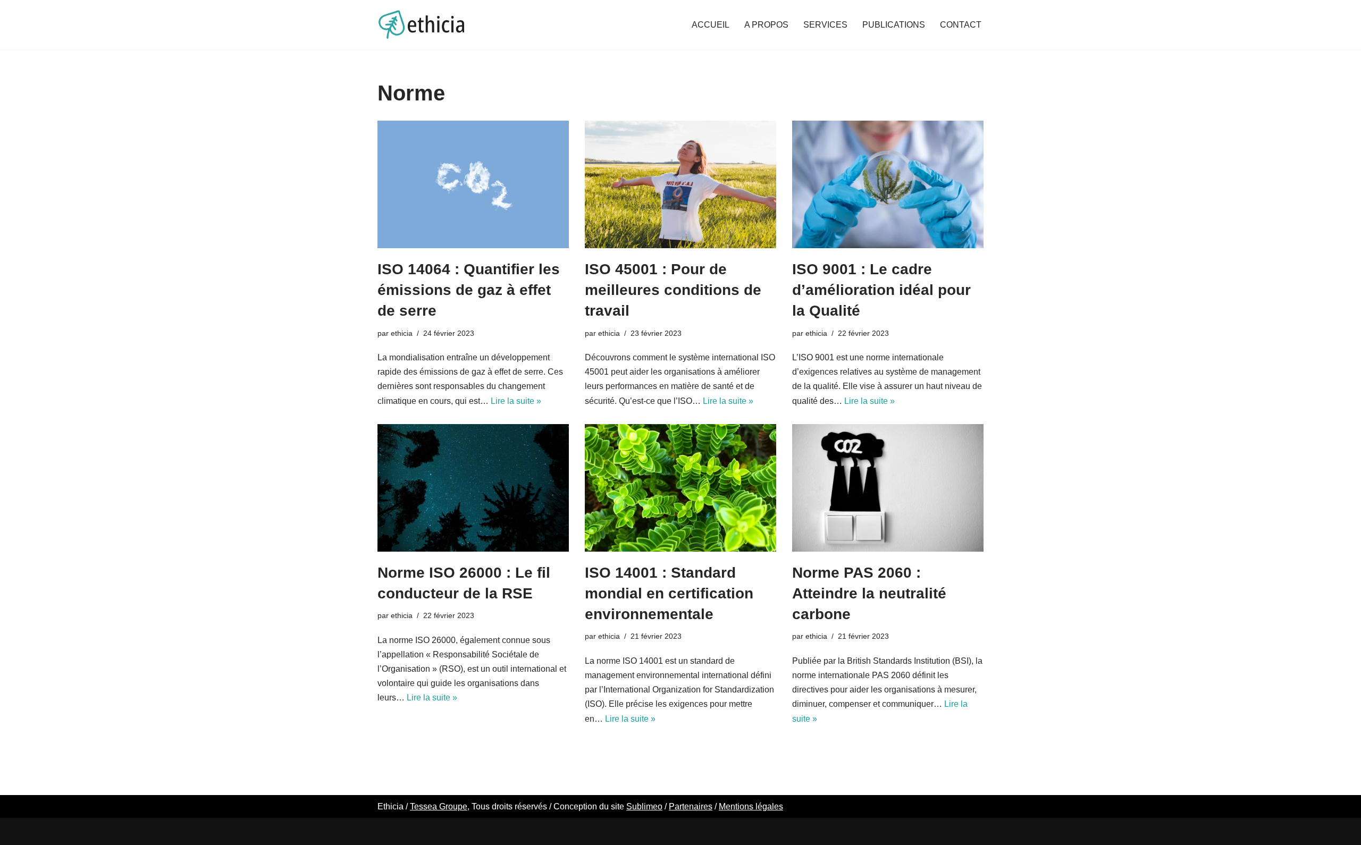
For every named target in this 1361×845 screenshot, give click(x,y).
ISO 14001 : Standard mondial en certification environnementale (669, 593)
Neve (387, 831)
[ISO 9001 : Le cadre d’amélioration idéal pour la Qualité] (888, 184)
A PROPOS (766, 24)
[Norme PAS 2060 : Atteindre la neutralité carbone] (888, 488)
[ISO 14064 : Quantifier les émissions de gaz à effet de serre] (473, 184)
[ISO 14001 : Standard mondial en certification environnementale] (680, 488)
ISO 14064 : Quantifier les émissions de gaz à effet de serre (468, 290)
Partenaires (690, 806)
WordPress (476, 831)
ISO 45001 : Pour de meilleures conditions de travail (673, 290)
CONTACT (960, 24)
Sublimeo (644, 806)
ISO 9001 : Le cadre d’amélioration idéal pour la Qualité (881, 290)
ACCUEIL (710, 24)
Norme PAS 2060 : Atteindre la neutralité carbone (869, 593)
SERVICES (825, 24)
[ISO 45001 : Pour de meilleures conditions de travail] (680, 184)
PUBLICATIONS (893, 24)
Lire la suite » (516, 400)
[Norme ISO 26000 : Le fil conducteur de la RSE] (473, 488)
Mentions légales (751, 806)
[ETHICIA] (421, 25)
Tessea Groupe (438, 806)
